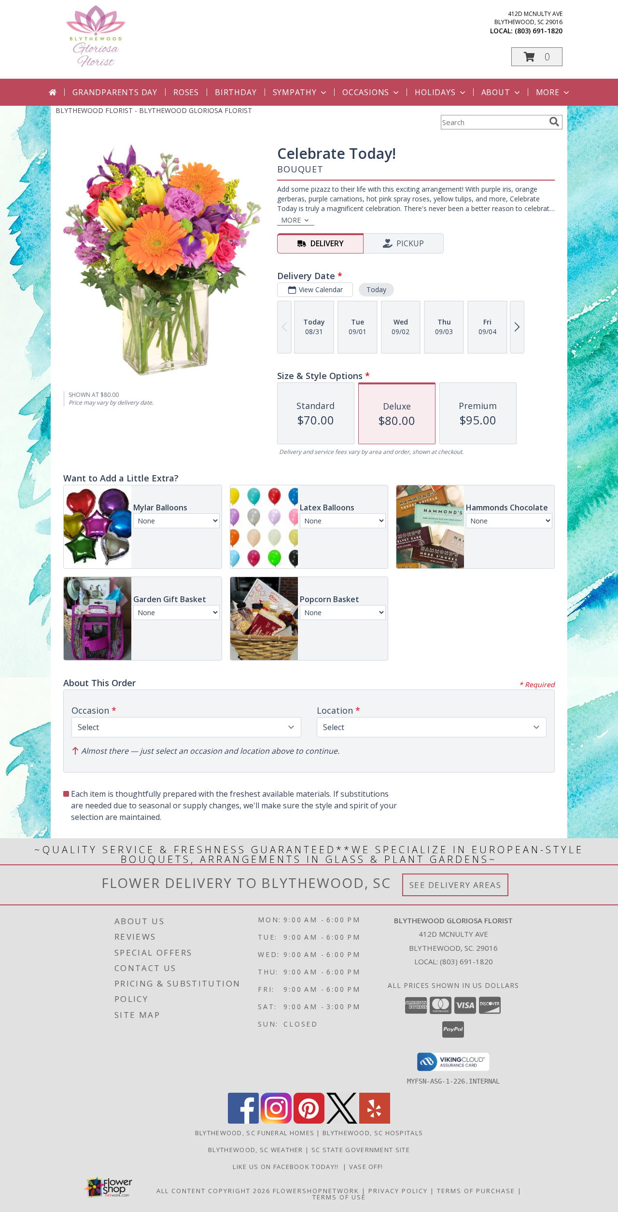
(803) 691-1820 (538, 30)
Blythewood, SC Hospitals (373, 1132)
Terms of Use (339, 1197)
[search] (554, 121)
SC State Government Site (360, 1149)
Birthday (235, 92)
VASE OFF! (367, 1166)
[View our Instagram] (276, 1121)
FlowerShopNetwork (316, 1190)
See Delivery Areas (455, 884)
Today (376, 289)
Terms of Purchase (476, 1190)
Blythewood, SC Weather (255, 1149)
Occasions (365, 92)
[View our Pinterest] (309, 1121)
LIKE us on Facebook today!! (288, 1166)
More (548, 92)
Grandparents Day (114, 92)
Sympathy (295, 92)
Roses (186, 92)
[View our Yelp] (374, 1121)
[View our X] (341, 1121)
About (495, 92)
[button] (536, 56)
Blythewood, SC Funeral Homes (254, 1132)
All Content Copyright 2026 (213, 1190)
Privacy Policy (398, 1190)
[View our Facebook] (243, 1121)
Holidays (435, 92)
